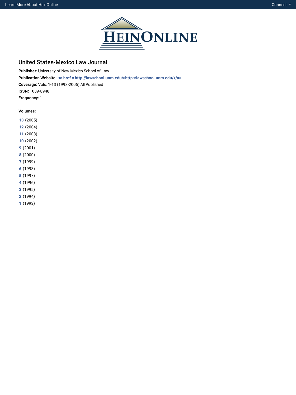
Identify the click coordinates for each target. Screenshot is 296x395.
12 (21, 127)
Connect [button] (280, 4)
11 (21, 134)
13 (21, 120)
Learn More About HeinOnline (31, 4)
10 (21, 141)
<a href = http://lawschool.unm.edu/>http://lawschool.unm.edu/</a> (119, 77)
